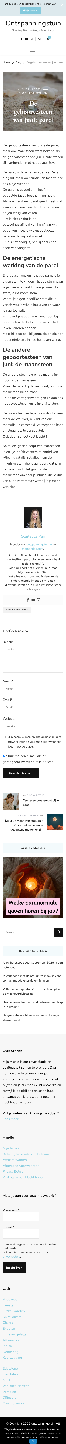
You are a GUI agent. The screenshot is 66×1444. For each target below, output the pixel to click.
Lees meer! (11, 1119)
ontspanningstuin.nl (39, 544)
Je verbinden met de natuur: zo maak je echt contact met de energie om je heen (32, 978)
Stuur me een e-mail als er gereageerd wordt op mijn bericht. (28, 759)
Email (7, 700)
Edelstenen (38, 93)
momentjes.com (32, 549)
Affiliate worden (15, 1160)
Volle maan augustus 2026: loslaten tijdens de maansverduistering (32, 991)
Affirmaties (11, 1340)
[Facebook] (28, 600)
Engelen (9, 1328)
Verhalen (9, 1391)
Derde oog (11, 1352)
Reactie (8, 642)
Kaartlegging (12, 1357)
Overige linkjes (14, 1403)
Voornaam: (11, 1210)
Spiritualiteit (12, 1317)
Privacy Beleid (13, 1171)
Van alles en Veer (16, 1386)
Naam (8, 681)
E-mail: (8, 1227)
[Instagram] (38, 600)
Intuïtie (8, 1346)
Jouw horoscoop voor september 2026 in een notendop (33, 965)
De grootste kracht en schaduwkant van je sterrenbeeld (31, 1017)
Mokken (8, 1380)
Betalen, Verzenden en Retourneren (29, 1154)
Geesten (9, 1305)
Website (9, 718)
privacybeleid (11, 1257)
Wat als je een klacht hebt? (23, 1177)
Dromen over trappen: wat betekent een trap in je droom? (33, 1004)
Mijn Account (12, 1148)
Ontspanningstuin (33, 23)
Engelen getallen (15, 1334)
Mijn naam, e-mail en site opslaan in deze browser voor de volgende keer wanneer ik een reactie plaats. (34, 742)
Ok (33, 1441)
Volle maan (11, 1299)
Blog (22, 93)
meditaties (10, 1374)
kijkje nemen (30, 10)
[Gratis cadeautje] (33, 887)
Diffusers (9, 1397)
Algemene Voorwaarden (21, 1166)
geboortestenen (17, 609)
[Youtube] (33, 600)
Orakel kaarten (14, 1311)
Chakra (8, 1322)
